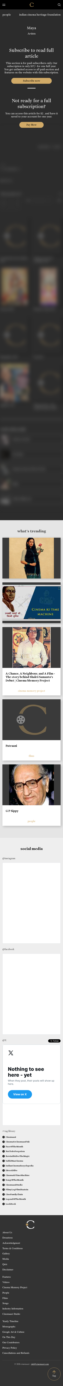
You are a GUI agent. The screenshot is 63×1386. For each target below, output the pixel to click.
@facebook (8, 949)
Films (5, 1298)
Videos (6, 1282)
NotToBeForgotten (15, 1151)
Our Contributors (11, 1342)
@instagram (8, 858)
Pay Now (31, 124)
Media (5, 1258)
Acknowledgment (11, 1242)
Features (6, 1276)
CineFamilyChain (14, 1194)
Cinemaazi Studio (11, 1313)
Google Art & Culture (13, 1331)
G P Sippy (12, 811)
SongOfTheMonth (15, 1180)
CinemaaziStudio (14, 1185)
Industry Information (12, 1308)
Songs (5, 1303)
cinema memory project (31, 690)
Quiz (4, 1264)
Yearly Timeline (10, 1321)
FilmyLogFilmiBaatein (17, 1189)
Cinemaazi (11, 1137)
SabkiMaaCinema (14, 1161)
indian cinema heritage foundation (40, 14)
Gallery (6, 1253)
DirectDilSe (11, 1170)
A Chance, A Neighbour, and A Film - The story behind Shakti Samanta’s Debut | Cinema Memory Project (30, 677)
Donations (7, 1237)
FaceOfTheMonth (14, 1146)
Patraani (11, 746)
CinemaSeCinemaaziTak (18, 1141)
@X (4, 1040)
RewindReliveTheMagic (18, 1156)
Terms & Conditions (12, 1248)
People (5, 1292)
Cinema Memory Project (14, 1287)
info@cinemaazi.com (40, 1364)
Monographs (8, 1326)
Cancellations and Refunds (15, 1352)
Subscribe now (31, 80)
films (31, 755)
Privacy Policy (9, 1347)
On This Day (8, 1337)
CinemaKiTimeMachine (17, 1175)
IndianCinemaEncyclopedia (19, 1165)
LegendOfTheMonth (16, 1199)
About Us (7, 1232)
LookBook (11, 1204)
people (6, 14)
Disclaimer (7, 1269)
